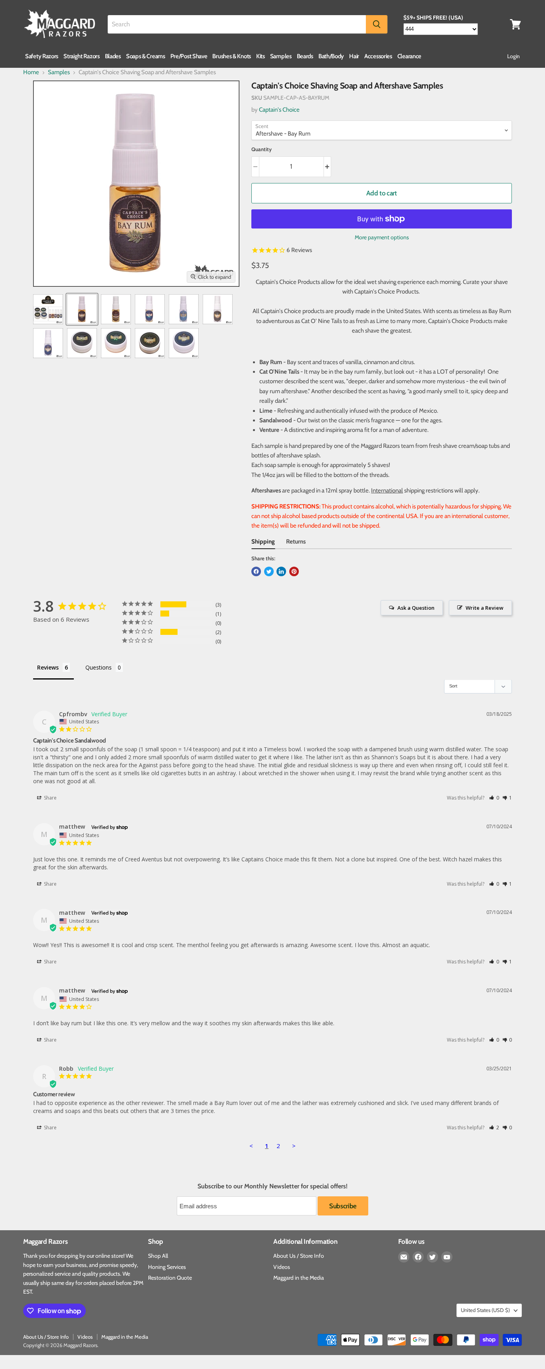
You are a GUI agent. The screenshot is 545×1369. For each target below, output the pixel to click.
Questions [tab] (98, 667)
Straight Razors (81, 56)
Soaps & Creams (145, 56)
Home (31, 72)
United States (485, 1310)
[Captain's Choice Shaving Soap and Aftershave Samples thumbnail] (48, 309)
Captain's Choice (279, 109)
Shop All (158, 1255)
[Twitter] (432, 1257)
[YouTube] (446, 1257)
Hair (354, 56)
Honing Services (167, 1267)
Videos (281, 1267)
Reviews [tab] (48, 667)
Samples (281, 56)
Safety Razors (41, 56)
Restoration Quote (170, 1277)
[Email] (403, 1257)
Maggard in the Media (298, 1277)
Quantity (261, 149)
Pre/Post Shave (188, 56)
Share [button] (50, 797)
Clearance (409, 56)
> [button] (294, 1146)
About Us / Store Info (298, 1255)
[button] (494, 797)
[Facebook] (418, 1257)
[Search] (376, 24)
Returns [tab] (296, 541)
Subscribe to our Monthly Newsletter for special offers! (272, 1186)
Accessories (378, 56)
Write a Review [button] (485, 607)
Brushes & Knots (231, 56)
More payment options (382, 237)
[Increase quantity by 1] (328, 166)
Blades (113, 56)
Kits (260, 56)
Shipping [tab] (263, 541)
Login (513, 56)
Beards (305, 56)
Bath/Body (331, 56)
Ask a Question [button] (415, 607)
